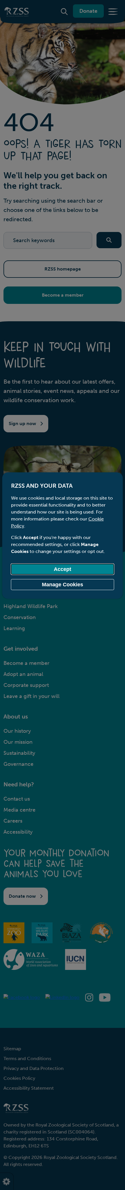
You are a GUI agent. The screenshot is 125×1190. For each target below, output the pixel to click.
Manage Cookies (62, 584)
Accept (62, 569)
